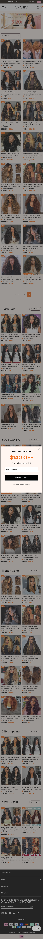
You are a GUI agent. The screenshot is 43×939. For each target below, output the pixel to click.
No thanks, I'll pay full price (21, 484)
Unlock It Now (21, 477)
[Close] (39, 448)
